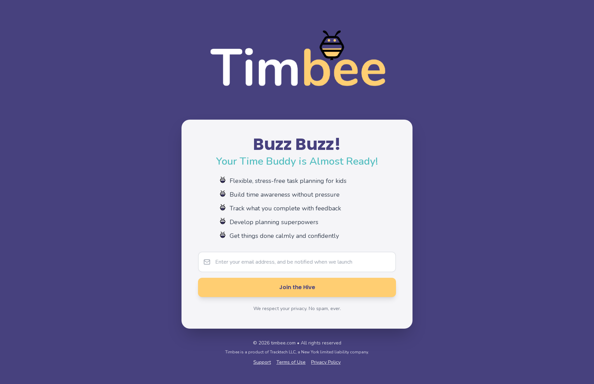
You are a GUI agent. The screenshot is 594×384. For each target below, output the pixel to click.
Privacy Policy (326, 362)
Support (262, 362)
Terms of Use (291, 362)
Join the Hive (297, 287)
